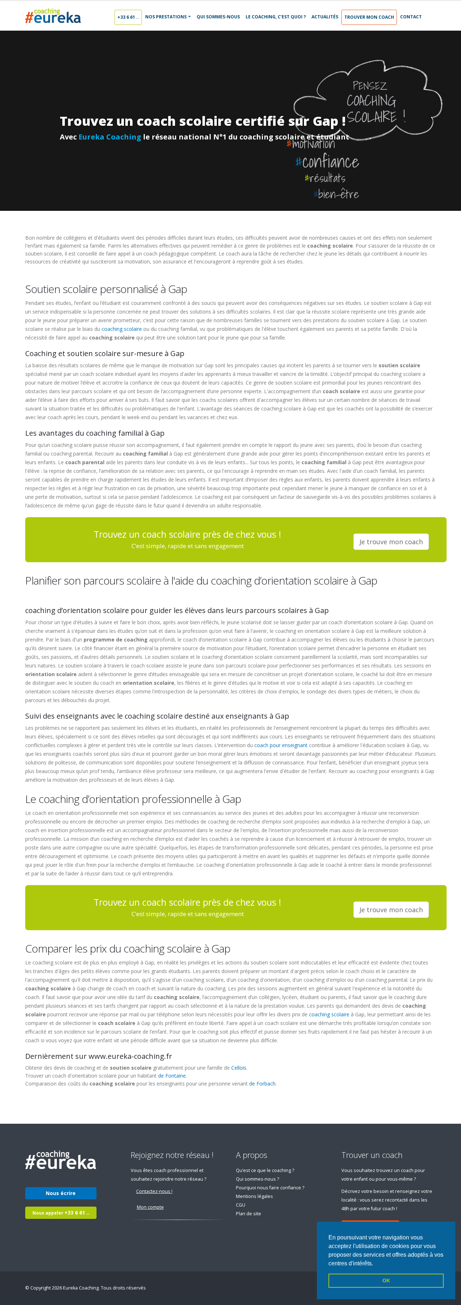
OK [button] (386, 1280)
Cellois (238, 1067)
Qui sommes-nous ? (257, 1179)
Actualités (325, 17)
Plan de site (248, 1214)
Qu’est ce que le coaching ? (265, 1170)
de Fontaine (172, 1075)
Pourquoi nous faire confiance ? (270, 1188)
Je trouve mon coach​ (391, 541)
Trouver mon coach (369, 17)
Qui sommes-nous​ (218, 17)
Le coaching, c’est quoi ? (276, 17)
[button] (376, 1264)
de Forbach (262, 1083)
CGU (240, 1205)
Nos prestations (166, 17)
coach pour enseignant (281, 745)
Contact (411, 17)
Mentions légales (254, 1196)
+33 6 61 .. (128, 17)
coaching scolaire (122, 328)
